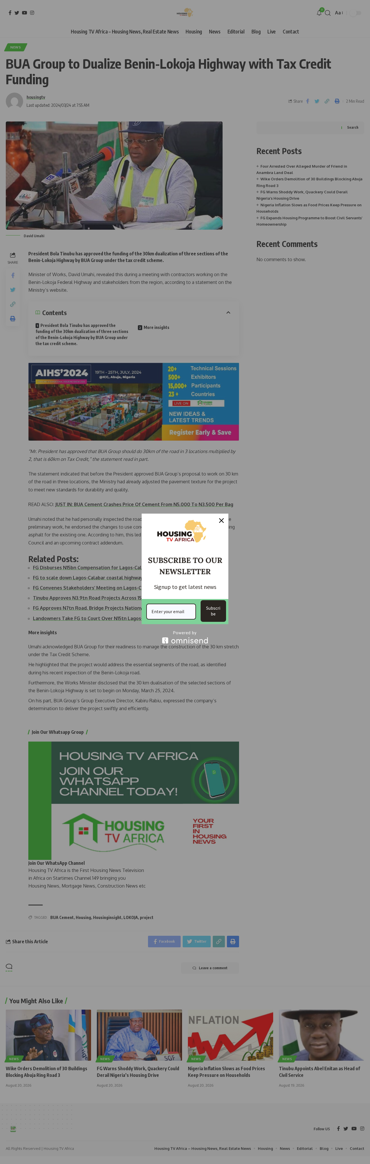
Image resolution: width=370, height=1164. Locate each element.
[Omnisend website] (185, 637)
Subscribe (213, 610)
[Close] (221, 520)
